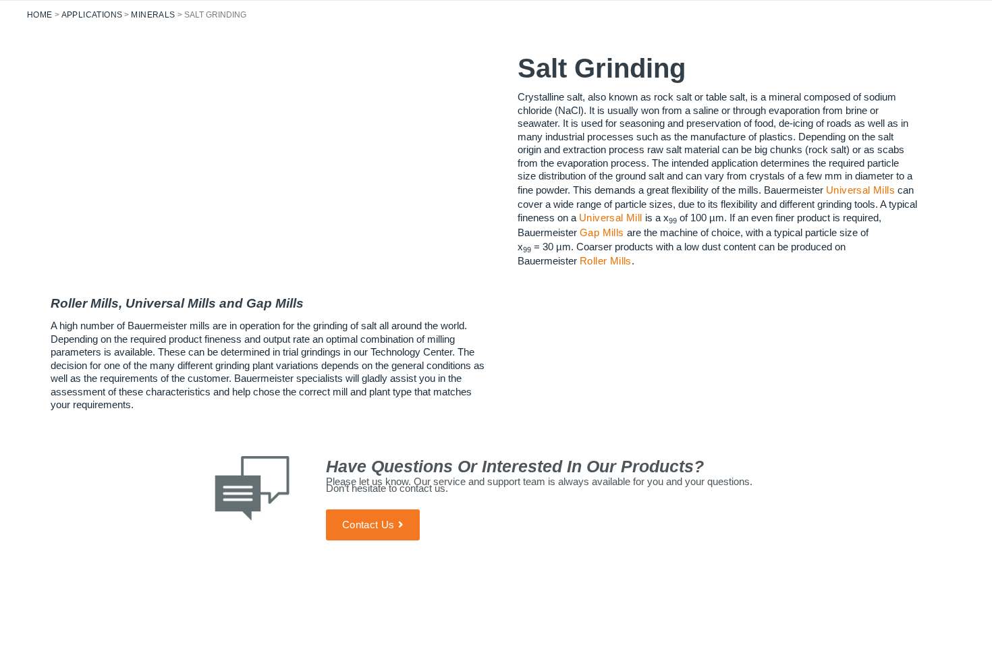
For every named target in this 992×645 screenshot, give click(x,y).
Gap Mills (602, 232)
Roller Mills (606, 261)
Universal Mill (610, 217)
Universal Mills (860, 190)
